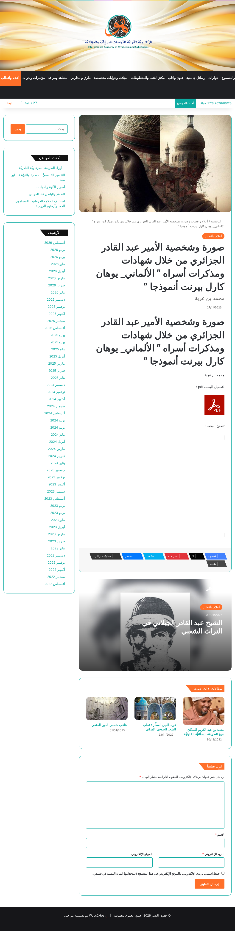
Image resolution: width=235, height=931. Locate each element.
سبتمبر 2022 (56, 577)
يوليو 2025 (57, 335)
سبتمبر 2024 (56, 406)
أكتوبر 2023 (56, 484)
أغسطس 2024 (54, 413)
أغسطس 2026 (54, 242)
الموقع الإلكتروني (142, 854)
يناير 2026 (58, 292)
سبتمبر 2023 (56, 491)
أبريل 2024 (57, 441)
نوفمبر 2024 (56, 392)
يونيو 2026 (57, 257)
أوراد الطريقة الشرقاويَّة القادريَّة (42, 168)
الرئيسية (216, 221)
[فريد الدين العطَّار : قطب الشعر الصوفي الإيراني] (155, 708)
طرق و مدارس (80, 78)
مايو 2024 (58, 434)
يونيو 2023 (57, 513)
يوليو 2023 (57, 505)
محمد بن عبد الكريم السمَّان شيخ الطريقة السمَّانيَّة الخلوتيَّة (204, 731)
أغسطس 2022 (55, 584)
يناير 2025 (58, 378)
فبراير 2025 (56, 370)
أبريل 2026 (57, 271)
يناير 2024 (58, 463)
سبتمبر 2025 (56, 321)
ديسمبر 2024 (56, 385)
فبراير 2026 (56, 285)
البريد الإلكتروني (213, 854)
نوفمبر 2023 (56, 477)
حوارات (213, 78)
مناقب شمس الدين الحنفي (110, 725)
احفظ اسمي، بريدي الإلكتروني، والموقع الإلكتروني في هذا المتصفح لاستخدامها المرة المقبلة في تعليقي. (156, 873)
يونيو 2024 (57, 427)
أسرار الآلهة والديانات (50, 187)
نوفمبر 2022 (56, 562)
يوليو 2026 (57, 250)
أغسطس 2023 (54, 498)
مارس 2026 (56, 278)
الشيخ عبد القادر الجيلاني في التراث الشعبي (182, 626)
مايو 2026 (58, 264)
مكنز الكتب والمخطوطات (148, 78)
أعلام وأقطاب (199, 221)
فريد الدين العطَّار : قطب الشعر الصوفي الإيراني (159, 727)
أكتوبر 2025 (57, 314)
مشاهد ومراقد (57, 78)
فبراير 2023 (56, 541)
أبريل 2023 (57, 527)
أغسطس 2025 (55, 328)
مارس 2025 (56, 363)
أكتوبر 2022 (57, 569)
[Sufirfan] (117, 35)
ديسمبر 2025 (56, 299)
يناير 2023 (58, 548)
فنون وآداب (175, 78)
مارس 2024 (56, 449)
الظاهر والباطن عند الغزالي (47, 194)
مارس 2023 (56, 534)
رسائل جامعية (195, 78)
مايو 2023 (58, 520)
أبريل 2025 (57, 356)
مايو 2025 (58, 349)
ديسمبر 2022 (56, 555)
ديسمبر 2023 (56, 470)
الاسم (219, 834)
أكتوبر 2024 (56, 399)
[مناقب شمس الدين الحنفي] (107, 708)
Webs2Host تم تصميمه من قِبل (85, 915)
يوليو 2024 (57, 420)
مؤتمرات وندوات (33, 78)
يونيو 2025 (57, 342)
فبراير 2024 (56, 456)
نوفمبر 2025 (56, 306)
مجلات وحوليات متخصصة (111, 78)
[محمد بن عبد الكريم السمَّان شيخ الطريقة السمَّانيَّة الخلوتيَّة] (203, 711)
